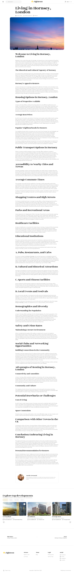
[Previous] (4, 522)
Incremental (68, 570)
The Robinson (31, 517)
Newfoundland (7, 517)
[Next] (70, 522)
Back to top (7, 570)
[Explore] (3, 2)
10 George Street (56, 517)
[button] (71, 2)
